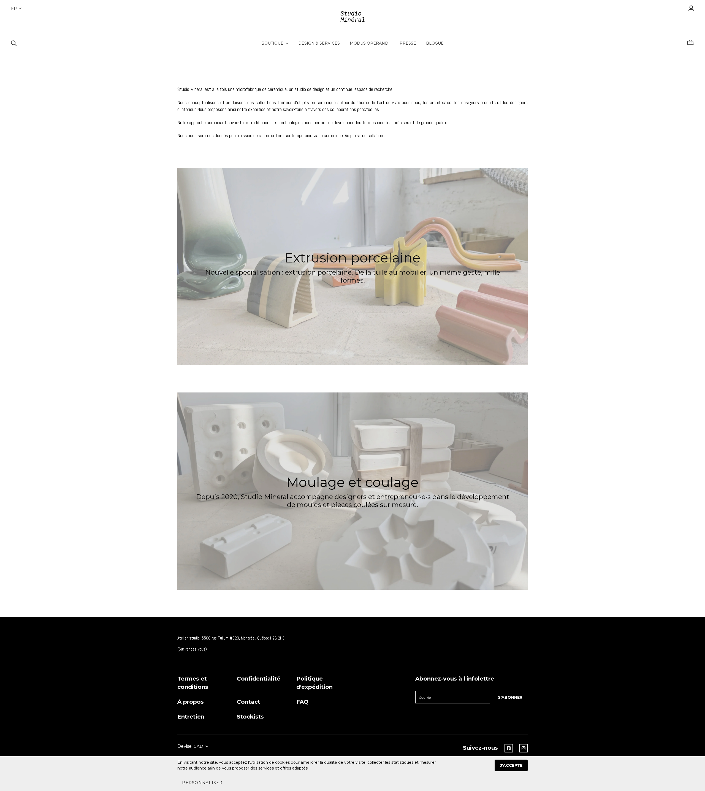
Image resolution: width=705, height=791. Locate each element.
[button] (202, 783)
